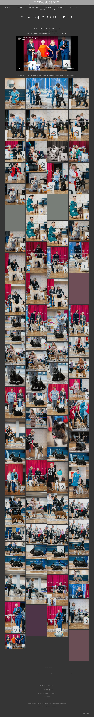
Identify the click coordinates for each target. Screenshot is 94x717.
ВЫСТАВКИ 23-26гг (34, 7)
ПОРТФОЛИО (60, 7)
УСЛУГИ (53, 9)
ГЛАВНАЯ (20, 7)
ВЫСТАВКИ (48, 7)
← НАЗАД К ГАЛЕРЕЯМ (47, 666)
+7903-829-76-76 (47, 4)
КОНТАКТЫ (42, 9)
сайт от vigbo (86, 713)
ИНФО (71, 7)
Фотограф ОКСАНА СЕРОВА (47, 17)
